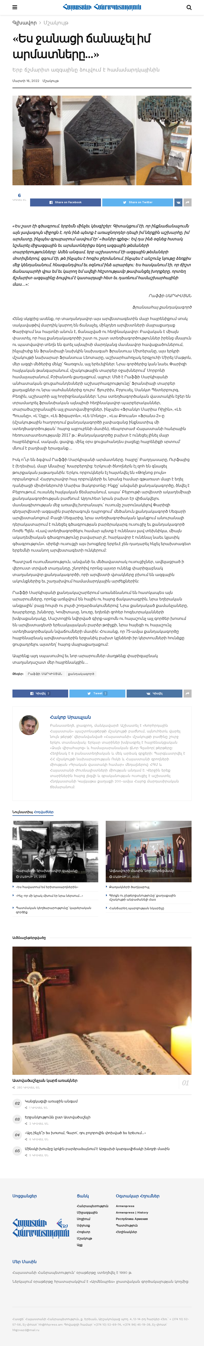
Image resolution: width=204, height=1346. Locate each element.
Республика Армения (132, 1219)
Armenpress (125, 1206)
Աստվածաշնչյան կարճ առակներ (44, 1080)
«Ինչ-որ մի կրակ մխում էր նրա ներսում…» (49, 895)
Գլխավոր (24, 23)
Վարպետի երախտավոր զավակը (46, 870)
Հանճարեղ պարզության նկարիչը (136, 908)
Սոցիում (83, 1219)
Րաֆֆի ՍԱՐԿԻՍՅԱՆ (45, 674)
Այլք (80, 1245)
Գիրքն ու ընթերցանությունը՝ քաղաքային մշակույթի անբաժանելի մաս (142, 897)
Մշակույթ (56, 23)
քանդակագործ (81, 674)
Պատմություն (127, 1225)
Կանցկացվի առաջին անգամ (51, 1101)
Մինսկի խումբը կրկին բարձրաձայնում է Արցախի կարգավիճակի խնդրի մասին (97, 1149)
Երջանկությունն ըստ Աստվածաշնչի (58, 1117)
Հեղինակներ (126, 1232)
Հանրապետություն (92, 1206)
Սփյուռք (83, 1225)
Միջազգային (87, 1212)
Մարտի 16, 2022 (25, 81)
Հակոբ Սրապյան (70, 717)
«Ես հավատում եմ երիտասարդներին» (47, 887)
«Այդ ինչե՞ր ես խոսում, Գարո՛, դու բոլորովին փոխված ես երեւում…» (85, 1133)
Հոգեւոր (83, 1232)
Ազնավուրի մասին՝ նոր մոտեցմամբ (141, 870)
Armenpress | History (132, 1212)
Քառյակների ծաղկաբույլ (129, 887)
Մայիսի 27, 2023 (32, 877)
